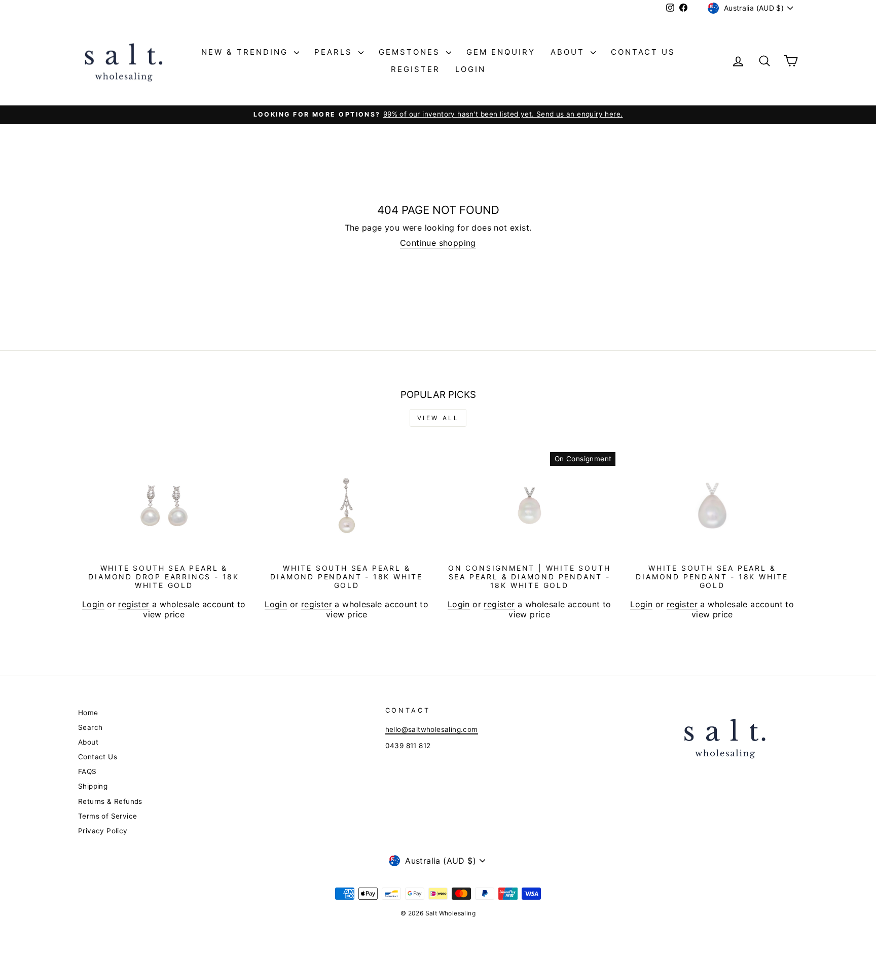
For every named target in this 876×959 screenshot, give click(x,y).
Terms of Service (107, 816)
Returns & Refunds (110, 801)
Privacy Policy (103, 831)
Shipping (92, 786)
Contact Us (643, 52)
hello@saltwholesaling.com (431, 729)
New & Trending (246, 52)
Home (88, 713)
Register (415, 69)
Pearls (335, 52)
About (569, 52)
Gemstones (411, 52)
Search (90, 727)
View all (438, 418)
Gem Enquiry (500, 52)
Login (470, 69)
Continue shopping (438, 243)
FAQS (87, 771)
